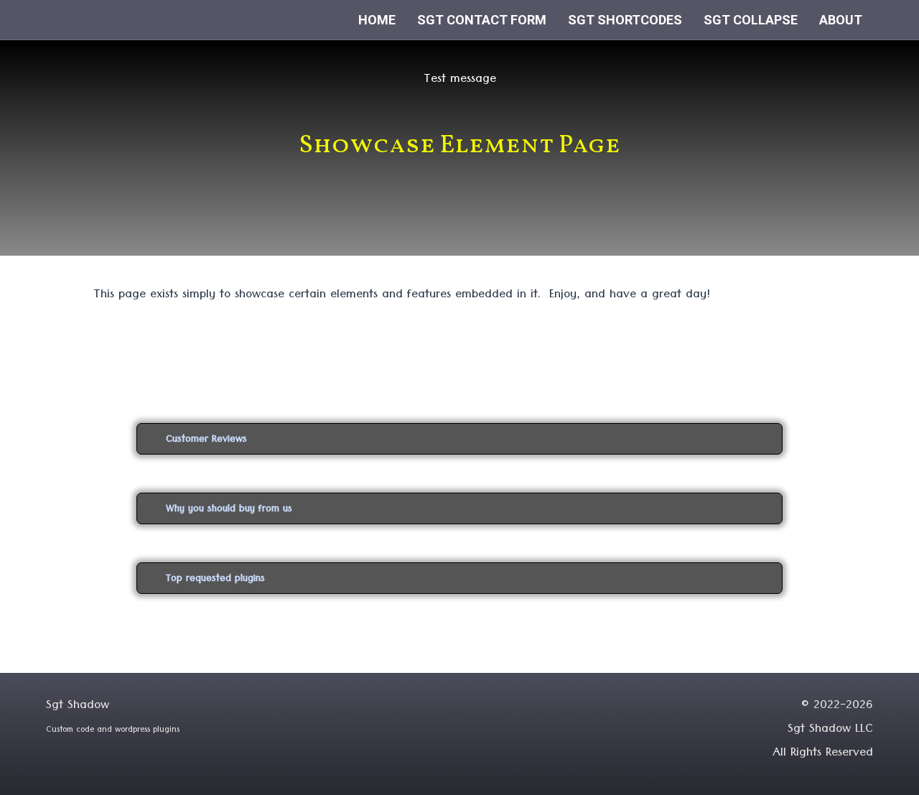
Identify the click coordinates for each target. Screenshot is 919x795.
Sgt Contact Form (481, 19)
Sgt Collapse (751, 19)
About (840, 19)
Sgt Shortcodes (625, 19)
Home (377, 19)
